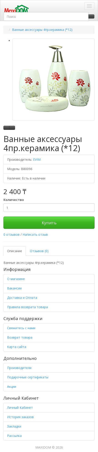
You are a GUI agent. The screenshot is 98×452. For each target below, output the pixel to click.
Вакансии (14, 288)
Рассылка (14, 435)
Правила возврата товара (27, 307)
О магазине (16, 279)
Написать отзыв (35, 234)
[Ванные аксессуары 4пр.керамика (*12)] (54, 79)
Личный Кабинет (20, 407)
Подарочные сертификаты (27, 377)
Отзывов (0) (39, 251)
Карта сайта (16, 347)
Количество (13, 200)
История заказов (20, 417)
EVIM (37, 159)
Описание (14, 251)
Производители (19, 368)
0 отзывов (11, 234)
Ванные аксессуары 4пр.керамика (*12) (42, 29)
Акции (11, 386)
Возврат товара (19, 337)
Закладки (14, 426)
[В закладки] (6, 128)
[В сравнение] (12, 128)
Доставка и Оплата (22, 297)
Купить (49, 222)
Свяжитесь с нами (21, 328)
